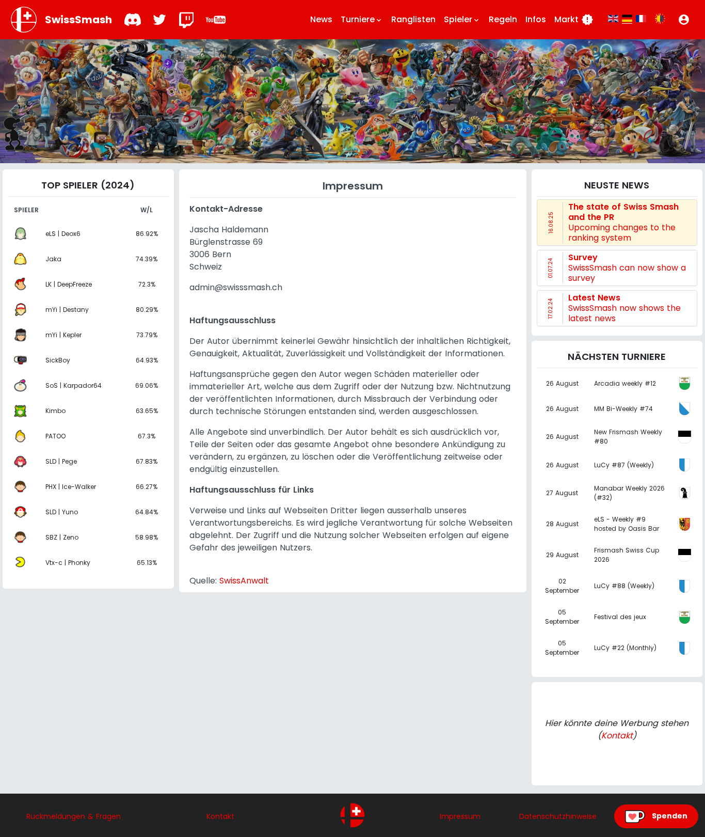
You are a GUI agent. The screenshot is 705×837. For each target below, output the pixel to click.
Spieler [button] (462, 19)
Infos (535, 19)
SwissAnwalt (244, 581)
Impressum (460, 816)
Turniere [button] (362, 19)
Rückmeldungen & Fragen (73, 816)
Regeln (503, 19)
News (321, 19)
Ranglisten (413, 19)
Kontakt (617, 735)
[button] (684, 19)
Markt (574, 19)
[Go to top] (352, 815)
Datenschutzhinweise (558, 816)
